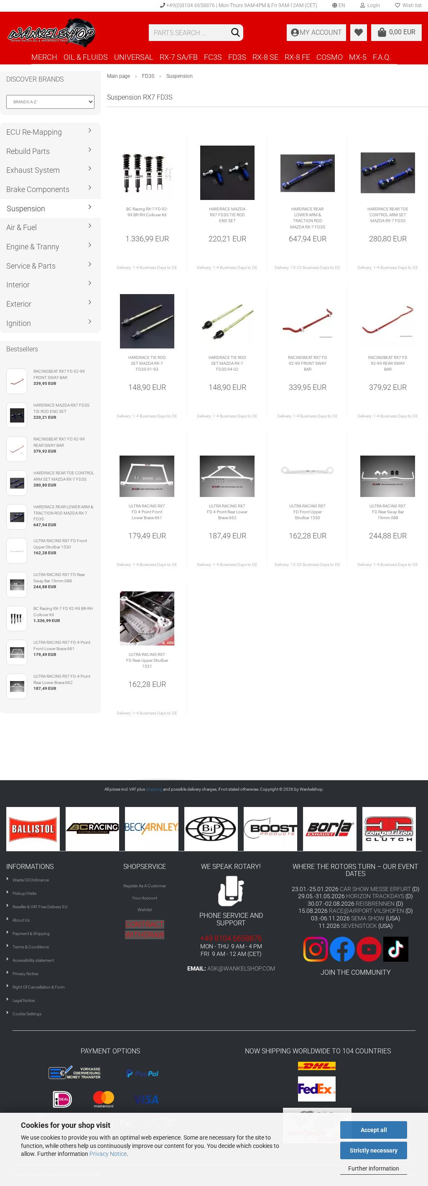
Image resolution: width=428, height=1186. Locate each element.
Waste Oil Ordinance (31, 880)
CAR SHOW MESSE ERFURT (375, 889)
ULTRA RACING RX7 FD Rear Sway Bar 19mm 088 (387, 512)
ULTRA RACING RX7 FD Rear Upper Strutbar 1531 (147, 660)
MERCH (44, 57)
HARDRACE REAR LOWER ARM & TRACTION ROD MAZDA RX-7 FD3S (307, 218)
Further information (373, 1168)
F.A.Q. (382, 57)
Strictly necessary (373, 1150)
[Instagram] (316, 949)
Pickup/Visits (24, 893)
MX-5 (358, 57)
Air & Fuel (21, 227)
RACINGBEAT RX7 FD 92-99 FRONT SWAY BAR (307, 363)
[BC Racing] (95, 829)
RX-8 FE (297, 57)
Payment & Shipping (31, 933)
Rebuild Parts (28, 151)
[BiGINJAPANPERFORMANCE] (214, 829)
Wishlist (145, 909)
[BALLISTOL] (36, 829)
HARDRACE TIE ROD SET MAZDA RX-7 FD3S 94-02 (227, 363)
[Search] (235, 33)
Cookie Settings (27, 1014)
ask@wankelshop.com (241, 968)
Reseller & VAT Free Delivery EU (40, 906)
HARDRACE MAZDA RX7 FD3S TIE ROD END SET (227, 215)
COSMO (329, 57)
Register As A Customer (144, 886)
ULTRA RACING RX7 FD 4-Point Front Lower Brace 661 (147, 512)
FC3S (213, 57)
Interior (18, 284)
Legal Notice (24, 1000)
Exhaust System (33, 170)
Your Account (144, 898)
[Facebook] (342, 949)
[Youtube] (356, 949)
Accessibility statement (33, 960)
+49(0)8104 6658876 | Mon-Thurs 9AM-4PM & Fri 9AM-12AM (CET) (241, 5)
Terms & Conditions (31, 947)
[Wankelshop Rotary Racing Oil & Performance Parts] (71, 32)
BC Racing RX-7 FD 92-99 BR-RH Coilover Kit (147, 212)
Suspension (26, 208)
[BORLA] (332, 829)
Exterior (18, 304)
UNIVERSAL (133, 57)
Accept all (374, 1130)
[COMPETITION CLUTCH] (392, 829)
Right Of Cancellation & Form (39, 987)
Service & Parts (31, 265)
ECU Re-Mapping (34, 132)
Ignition (18, 323)
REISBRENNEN (375, 903)
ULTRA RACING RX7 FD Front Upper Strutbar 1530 (307, 512)
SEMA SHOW (368, 918)
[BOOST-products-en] (273, 829)
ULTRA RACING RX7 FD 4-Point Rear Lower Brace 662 (227, 512)
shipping (154, 789)
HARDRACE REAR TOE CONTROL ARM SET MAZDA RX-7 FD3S (387, 215)
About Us (21, 920)
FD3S (237, 57)
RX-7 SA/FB (179, 57)
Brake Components (37, 189)
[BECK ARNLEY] (154, 829)
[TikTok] (395, 949)
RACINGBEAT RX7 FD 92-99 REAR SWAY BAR (388, 363)
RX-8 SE (265, 57)
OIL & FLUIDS (86, 57)
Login (372, 5)
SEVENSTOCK (359, 925)
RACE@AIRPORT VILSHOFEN (367, 910)
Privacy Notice (108, 1153)
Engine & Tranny (32, 246)
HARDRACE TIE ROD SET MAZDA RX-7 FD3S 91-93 (147, 363)
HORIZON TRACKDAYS (375, 896)
